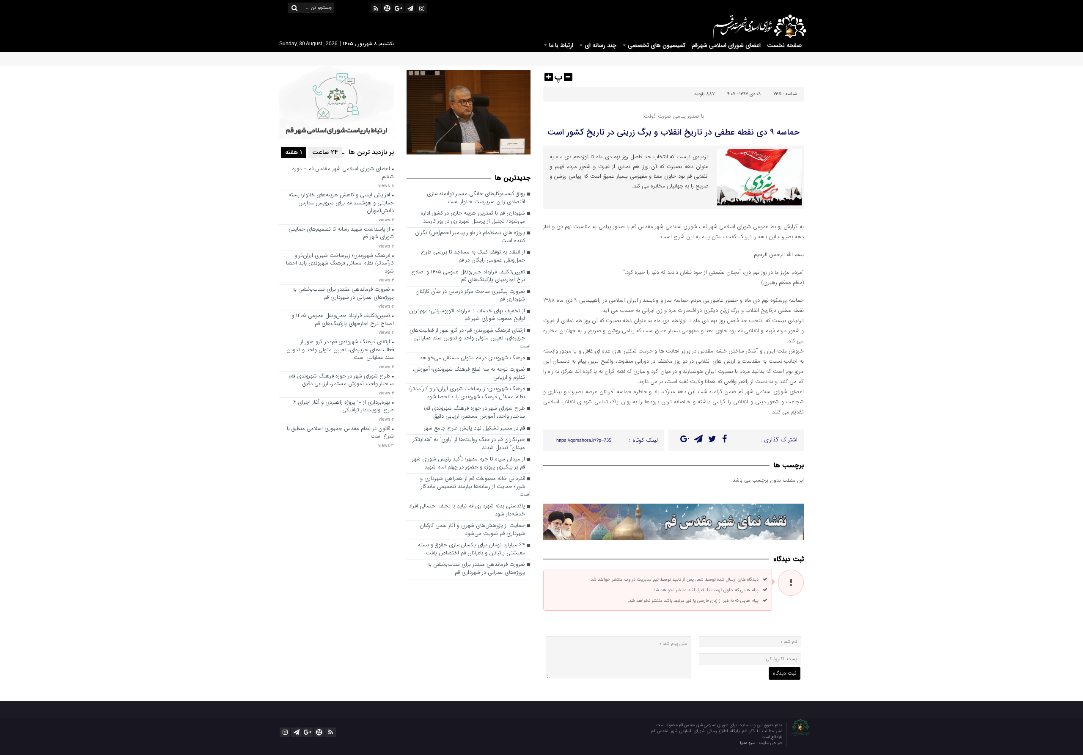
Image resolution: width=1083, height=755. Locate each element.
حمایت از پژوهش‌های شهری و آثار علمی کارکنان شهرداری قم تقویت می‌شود (472, 530)
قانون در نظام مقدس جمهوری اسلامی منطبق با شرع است (340, 433)
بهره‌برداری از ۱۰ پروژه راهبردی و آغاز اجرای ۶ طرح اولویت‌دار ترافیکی (343, 407)
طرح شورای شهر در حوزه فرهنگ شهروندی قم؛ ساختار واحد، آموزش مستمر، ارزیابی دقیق (474, 413)
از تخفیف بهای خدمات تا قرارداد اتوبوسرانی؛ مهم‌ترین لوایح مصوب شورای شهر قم (467, 315)
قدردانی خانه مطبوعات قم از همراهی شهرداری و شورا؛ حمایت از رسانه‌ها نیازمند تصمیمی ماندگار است (475, 487)
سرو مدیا (748, 743)
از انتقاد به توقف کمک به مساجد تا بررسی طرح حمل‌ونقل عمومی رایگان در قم (473, 256)
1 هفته (293, 152)
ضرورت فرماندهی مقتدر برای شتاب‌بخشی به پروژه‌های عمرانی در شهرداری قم (476, 569)
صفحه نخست (784, 45)
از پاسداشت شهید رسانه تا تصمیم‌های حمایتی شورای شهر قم (341, 234)
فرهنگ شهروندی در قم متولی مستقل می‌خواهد (472, 358)
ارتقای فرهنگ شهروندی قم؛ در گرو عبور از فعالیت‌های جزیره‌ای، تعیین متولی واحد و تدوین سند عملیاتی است (470, 338)
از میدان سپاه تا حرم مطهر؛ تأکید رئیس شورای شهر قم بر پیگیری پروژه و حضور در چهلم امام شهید (468, 463)
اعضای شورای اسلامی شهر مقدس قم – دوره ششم (343, 173)
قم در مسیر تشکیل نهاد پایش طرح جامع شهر (474, 428)
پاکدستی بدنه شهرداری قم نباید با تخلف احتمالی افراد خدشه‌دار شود (467, 510)
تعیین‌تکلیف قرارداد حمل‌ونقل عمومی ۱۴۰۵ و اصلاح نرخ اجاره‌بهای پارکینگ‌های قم (468, 276)
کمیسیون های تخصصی (656, 45)
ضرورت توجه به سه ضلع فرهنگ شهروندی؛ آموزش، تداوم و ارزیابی (468, 374)
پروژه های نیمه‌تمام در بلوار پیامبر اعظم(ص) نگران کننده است (470, 237)
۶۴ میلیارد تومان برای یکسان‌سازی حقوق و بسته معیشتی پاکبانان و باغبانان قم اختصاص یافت (471, 549)
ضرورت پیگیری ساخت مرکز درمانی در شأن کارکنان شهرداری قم (470, 296)
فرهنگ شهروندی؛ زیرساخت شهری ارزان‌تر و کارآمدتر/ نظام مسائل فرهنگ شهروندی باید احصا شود (467, 393)
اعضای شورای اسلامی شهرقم (726, 45)
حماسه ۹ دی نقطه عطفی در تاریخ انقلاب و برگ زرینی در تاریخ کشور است (673, 132)
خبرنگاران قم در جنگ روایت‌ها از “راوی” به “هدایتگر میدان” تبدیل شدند (469, 444)
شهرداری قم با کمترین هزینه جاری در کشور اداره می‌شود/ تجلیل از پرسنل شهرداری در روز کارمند (473, 217)
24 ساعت (325, 152)
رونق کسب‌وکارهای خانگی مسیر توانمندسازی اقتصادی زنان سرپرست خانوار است (476, 198)
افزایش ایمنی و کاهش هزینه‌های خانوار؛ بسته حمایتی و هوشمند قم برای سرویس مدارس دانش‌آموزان (341, 203)
